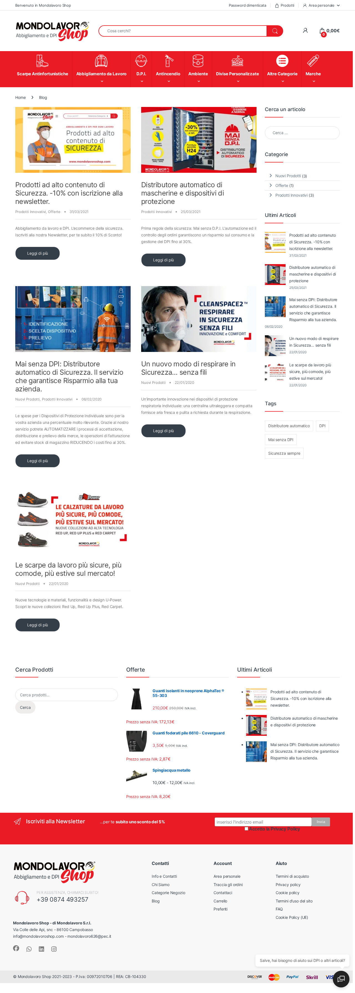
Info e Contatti (164, 911)
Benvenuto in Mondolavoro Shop (43, 5)
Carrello (220, 935)
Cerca (25, 742)
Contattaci (223, 927)
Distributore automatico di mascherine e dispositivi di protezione (182, 193)
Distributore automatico (289, 425)
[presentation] (338, 675)
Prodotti (287, 5)
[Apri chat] (341, 979)
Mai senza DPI (280, 439)
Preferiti (220, 944)
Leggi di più (37, 253)
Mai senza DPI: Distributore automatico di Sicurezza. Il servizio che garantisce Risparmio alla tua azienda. (69, 376)
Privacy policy (288, 919)
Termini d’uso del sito (294, 935)
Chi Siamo (160, 919)
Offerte (54, 211)
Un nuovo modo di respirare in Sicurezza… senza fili (188, 368)
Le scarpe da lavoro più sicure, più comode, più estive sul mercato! (68, 569)
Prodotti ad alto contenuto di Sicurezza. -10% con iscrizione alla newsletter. (69, 193)
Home (20, 97)
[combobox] (182, 31)
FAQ (279, 944)
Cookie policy (288, 927)
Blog (155, 935)
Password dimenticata (247, 5)
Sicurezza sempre (284, 453)
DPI (322, 425)
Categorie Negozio (168, 927)
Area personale (321, 5)
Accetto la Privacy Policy (274, 864)
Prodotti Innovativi (30, 211)
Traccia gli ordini (228, 919)
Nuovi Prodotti (27, 399)
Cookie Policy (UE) (292, 952)
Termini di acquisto (292, 911)
